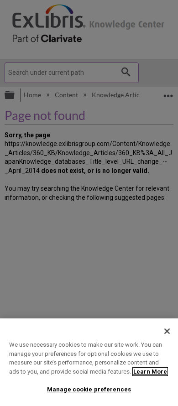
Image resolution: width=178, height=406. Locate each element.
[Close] (167, 331)
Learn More (150, 371)
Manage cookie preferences (89, 389)
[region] (89, 362)
